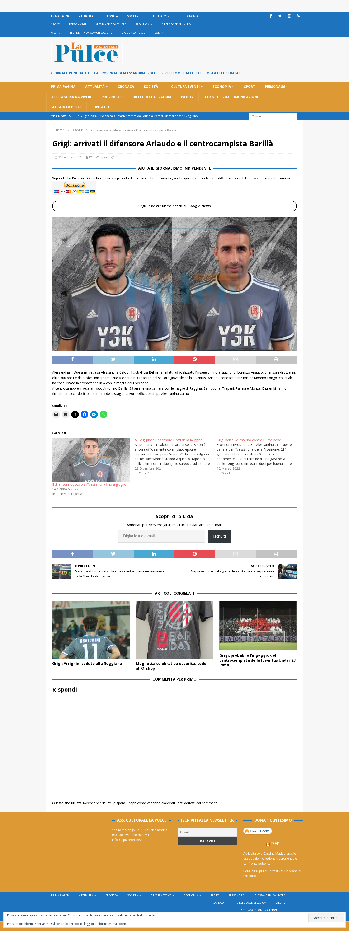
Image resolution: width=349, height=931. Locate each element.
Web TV (56, 32)
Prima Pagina (60, 16)
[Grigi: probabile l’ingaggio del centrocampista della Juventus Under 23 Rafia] (258, 625)
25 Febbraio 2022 (70, 157)
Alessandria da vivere (110, 24)
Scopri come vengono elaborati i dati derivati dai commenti (172, 803)
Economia (191, 16)
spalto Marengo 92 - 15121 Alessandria (140, 830)
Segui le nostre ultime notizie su (174, 206)
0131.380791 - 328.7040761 (130, 835)
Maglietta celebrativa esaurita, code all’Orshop (171, 666)
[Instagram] (289, 16)
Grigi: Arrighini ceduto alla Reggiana (87, 663)
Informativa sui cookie (112, 924)
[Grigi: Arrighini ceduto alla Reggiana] (91, 630)
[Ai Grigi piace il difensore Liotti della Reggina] (176, 457)
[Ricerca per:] (273, 115)
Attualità (86, 16)
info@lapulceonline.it (127, 839)
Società (132, 16)
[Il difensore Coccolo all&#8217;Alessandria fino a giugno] (91, 460)
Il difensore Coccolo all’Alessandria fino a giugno (89, 484)
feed (275, 843)
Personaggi (77, 24)
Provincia (142, 24)
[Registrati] (298, 16)
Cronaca (111, 16)
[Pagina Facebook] (271, 16)
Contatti (160, 32)
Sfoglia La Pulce (133, 32)
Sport (55, 24)
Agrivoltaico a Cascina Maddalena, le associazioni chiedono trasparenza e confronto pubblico (270, 858)
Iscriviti (219, 536)
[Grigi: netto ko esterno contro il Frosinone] (258, 457)
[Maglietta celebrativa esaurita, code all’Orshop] (174, 630)
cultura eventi (161, 16)
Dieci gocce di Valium (176, 24)
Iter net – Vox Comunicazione (91, 32)
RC (91, 157)
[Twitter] (280, 16)
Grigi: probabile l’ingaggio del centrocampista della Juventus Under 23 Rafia (257, 660)
